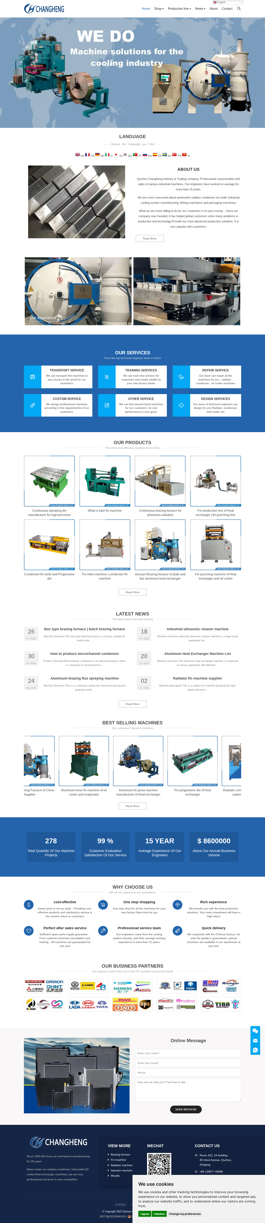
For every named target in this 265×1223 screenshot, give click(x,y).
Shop (158, 8)
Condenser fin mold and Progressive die (49, 576)
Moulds (115, 1175)
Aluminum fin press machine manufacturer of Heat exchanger (160, 792)
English (221, 2)
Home (146, 8)
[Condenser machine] (132, 72)
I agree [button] (144, 1213)
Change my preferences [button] (185, 1213)
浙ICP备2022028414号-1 (113, 1216)
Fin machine (118, 1159)
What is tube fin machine (105, 510)
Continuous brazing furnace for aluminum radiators (160, 513)
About (214, 8)
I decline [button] (159, 1213)
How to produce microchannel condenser (84, 654)
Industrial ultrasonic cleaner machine (198, 629)
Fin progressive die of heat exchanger (214, 792)
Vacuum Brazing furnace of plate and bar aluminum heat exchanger (160, 576)
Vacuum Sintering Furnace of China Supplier (51, 792)
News (199, 8)
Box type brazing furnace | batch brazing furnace (84, 629)
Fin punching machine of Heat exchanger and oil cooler (215, 576)
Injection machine (121, 1170)
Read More (150, 238)
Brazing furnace (120, 1154)
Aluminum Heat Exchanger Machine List (197, 654)
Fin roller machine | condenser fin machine (105, 576)
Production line (178, 8)
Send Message (186, 1109)
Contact (227, 8)
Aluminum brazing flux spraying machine (84, 678)
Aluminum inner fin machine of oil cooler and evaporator (105, 792)
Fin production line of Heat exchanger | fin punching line (215, 513)
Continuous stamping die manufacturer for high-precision (49, 513)
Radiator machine (121, 1165)
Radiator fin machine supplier (197, 678)
